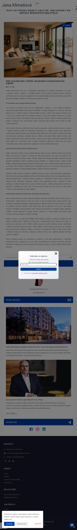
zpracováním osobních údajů (39, 273)
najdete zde (8, 519)
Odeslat (38, 269)
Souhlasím (9, 524)
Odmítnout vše (21, 524)
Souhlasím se (27, 273)
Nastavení (38, 524)
